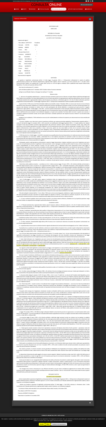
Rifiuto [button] (48, 424)
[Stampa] (90, 19)
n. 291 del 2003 (32, 245)
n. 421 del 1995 (82, 244)
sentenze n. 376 (73, 244)
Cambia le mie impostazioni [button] (59, 424)
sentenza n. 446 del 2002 (65, 252)
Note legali (61, 415)
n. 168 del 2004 (41, 245)
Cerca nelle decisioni (87, 4)
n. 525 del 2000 (25, 245)
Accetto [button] (42, 424)
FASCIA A (28, 1)
